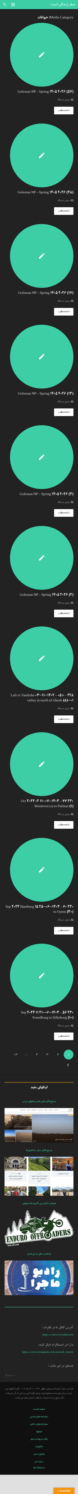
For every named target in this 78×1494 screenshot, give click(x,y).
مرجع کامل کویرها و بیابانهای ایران (39, 1101)
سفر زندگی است (63, 5)
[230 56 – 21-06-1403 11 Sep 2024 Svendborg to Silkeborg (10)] (39, 975)
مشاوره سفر (39, 1454)
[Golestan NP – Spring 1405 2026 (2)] (39, 558)
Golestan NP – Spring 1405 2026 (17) (45, 293)
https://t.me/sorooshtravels (57, 1335)
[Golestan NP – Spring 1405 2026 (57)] (39, 55)
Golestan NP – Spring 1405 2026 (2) (46, 595)
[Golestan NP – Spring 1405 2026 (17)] (39, 256)
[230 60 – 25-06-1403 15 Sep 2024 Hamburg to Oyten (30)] (39, 870)
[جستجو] (5, 4)
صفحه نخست (39, 1409)
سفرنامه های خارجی (39, 1417)
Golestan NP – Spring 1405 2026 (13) (45, 394)
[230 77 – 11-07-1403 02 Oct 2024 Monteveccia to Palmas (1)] (39, 764)
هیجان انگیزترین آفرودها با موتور (39, 1203)
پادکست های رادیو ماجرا (39, 1254)
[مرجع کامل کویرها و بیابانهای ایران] (39, 1142)
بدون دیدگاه (64, 100)
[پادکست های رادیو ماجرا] (39, 1294)
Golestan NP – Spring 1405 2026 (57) (45, 92)
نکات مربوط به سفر (39, 1439)
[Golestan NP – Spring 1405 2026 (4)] (39, 457)
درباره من (39, 1461)
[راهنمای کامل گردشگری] (39, 1195)
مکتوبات (39, 1446)
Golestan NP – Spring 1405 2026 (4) (46, 494)
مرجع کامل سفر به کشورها (39, 1150)
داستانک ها (39, 1467)
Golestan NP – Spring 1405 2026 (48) (45, 192)
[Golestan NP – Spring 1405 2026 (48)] (39, 155)
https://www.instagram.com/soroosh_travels (47, 1352)
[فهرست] (13, 4)
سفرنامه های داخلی (39, 1424)
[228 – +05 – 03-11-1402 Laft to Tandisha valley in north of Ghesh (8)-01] (39, 658)
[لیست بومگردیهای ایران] (39, 1245)
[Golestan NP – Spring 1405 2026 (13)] (39, 357)
